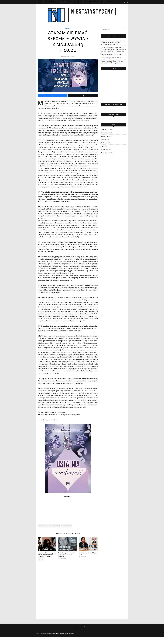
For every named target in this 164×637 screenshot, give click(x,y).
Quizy (102, 146)
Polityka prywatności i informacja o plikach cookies (61, 633)
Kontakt (111, 2)
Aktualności (53, 2)
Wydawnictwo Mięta (66, 525)
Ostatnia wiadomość (55, 525)
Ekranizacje (64, 2)
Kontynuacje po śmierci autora (111, 58)
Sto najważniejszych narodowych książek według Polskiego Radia (112, 62)
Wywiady (103, 2)
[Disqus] (68, 589)
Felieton (103, 139)
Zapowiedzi (94, 2)
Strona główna (41, 2)
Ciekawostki (74, 2)
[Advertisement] (68, 510)
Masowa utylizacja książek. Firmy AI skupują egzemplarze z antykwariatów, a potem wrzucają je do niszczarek (113, 49)
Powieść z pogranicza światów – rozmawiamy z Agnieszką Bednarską (67, 554)
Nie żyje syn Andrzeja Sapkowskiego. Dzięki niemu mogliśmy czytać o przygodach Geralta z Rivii (113, 42)
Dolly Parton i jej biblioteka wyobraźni (113, 54)
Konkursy (84, 2)
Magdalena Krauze (43, 525)
